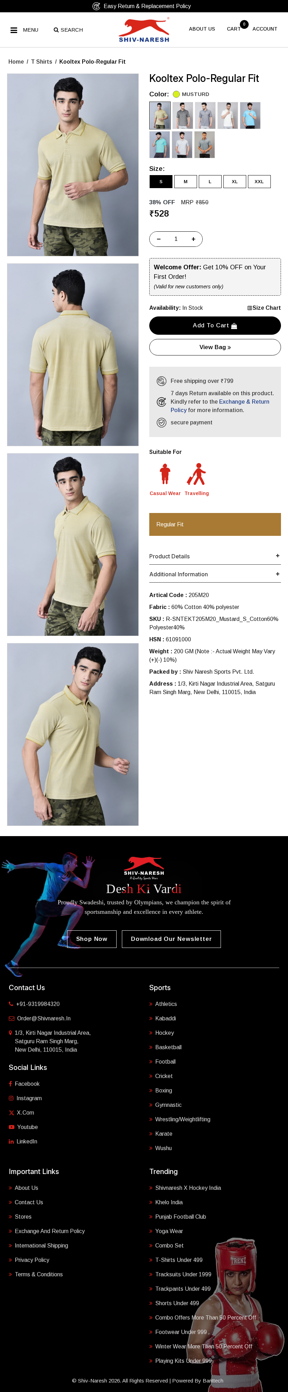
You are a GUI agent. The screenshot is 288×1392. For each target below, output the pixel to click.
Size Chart (267, 308)
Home (16, 62)
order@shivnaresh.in (44, 1018)
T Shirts (41, 62)
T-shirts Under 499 (179, 1260)
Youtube (27, 1127)
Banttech (213, 1381)
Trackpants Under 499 (183, 1289)
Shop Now (91, 939)
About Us (26, 1188)
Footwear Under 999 (181, 1332)
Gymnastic (168, 1105)
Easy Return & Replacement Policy (147, 6)
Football (165, 1062)
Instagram (29, 1098)
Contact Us (29, 1202)
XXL (259, 181)
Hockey (164, 1033)
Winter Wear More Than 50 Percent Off (203, 1346)
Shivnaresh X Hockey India (188, 1188)
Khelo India (169, 1202)
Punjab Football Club (180, 1217)
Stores (23, 1217)
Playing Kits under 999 (183, 1361)
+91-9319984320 (38, 1004)
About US (202, 29)
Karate (163, 1134)
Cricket (164, 1076)
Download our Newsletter (171, 939)
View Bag (213, 347)
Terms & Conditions (39, 1274)
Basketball (168, 1047)
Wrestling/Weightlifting (182, 1119)
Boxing (163, 1090)
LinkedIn (27, 1141)
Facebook (27, 1084)
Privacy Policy (32, 1260)
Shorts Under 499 (177, 1303)
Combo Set (169, 1246)
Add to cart (212, 325)
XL (235, 181)
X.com (25, 1113)
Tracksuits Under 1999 (183, 1274)
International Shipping (41, 1246)
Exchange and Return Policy (50, 1231)
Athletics (166, 1004)
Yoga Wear (169, 1231)
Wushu (163, 1148)
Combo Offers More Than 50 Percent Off (205, 1318)
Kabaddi (165, 1018)
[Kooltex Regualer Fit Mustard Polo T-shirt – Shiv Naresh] (73, 164)
